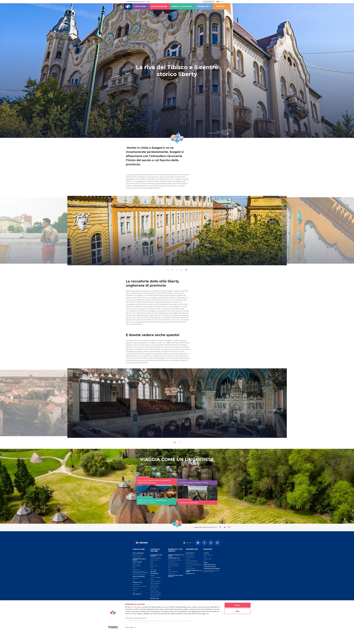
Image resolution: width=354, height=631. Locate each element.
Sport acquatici (136, 584)
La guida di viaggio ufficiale (135, 1)
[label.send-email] (228, 527)
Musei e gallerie (136, 565)
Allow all (237, 605)
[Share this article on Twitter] (223, 527)
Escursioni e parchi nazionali (140, 586)
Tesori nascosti (153, 565)
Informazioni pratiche (173, 563)
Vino (134, 580)
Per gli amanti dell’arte (191, 560)
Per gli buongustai (190, 568)
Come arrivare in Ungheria (174, 560)
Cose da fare (140, 6)
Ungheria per (203, 6)
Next (277, 202)
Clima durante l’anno (173, 565)
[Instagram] (217, 543)
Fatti (169, 567)
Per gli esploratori (190, 557)
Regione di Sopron (154, 587)
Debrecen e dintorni (155, 581)
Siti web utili (171, 573)
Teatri (134, 567)
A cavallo (135, 590)
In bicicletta (135, 588)
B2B (149, 1)
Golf (134, 592)
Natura (152, 563)
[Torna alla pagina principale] (128, 6)
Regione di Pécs (154, 585)
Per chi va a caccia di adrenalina (194, 564)
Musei (151, 567)
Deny (237, 611)
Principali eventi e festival (139, 574)
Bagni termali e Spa (138, 555)
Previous (77, 202)
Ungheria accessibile (173, 571)
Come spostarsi (171, 561)
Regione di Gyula (154, 596)
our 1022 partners (137, 607)
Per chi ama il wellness (191, 562)
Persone (170, 569)
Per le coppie (189, 566)
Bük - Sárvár (153, 589)
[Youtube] (198, 543)
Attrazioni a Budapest (155, 558)
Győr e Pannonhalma (155, 592)
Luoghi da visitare (159, 6)
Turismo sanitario (137, 557)
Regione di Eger (154, 591)
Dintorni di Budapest (155, 577)
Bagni (151, 561)
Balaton (152, 579)
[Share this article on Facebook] (219, 527)
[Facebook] (204, 543)
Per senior (188, 559)
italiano (221, 1)
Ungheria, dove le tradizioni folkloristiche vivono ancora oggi (140, 572)
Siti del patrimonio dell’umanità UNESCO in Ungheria (211, 571)
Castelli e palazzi (137, 564)
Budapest (220, 6)
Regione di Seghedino (155, 594)
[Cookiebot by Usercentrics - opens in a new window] (113, 627)
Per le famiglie (189, 555)
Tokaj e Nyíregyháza (155, 583)
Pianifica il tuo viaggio (181, 6)
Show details (129, 627)
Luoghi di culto (136, 569)
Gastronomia (136, 578)
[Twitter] (211, 543)
